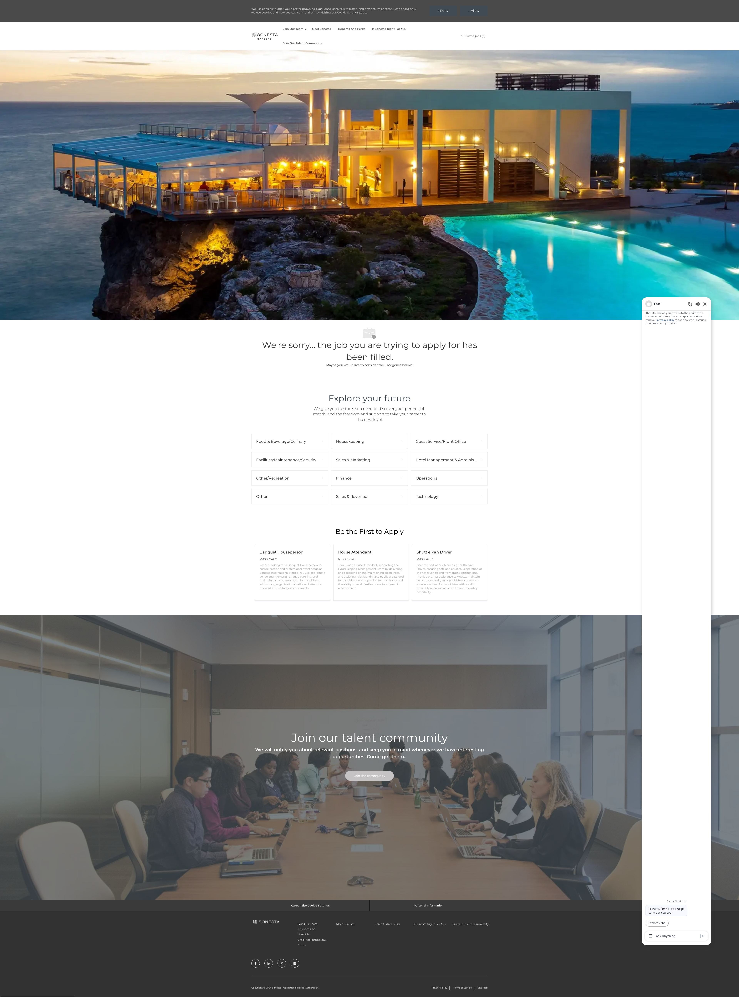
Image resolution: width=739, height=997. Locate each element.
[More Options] (650, 936)
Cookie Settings (348, 12)
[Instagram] (295, 963)
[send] (702, 936)
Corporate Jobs (306, 928)
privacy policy (665, 320)
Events (302, 945)
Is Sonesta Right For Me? (389, 29)
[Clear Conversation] (690, 303)
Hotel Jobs (304, 934)
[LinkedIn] (268, 963)
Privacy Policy (439, 987)
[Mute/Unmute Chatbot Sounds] (698, 304)
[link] (369, 776)
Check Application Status (312, 939)
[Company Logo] (264, 36)
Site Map (483, 987)
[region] (676, 620)
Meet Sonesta (321, 29)
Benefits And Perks (351, 29)
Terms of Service (462, 987)
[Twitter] (282, 963)
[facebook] (255, 963)
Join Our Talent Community (302, 43)
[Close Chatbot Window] (704, 304)
